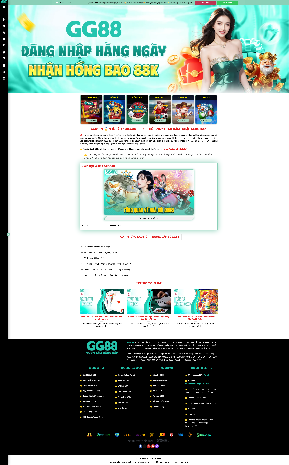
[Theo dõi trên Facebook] (140, 446)
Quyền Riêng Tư (89, 401)
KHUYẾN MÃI (4, 65)
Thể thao (4, 32)
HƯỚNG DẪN (4, 58)
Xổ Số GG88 (123, 408)
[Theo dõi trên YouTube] (153, 446)
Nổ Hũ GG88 (123, 386)
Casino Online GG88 (126, 375)
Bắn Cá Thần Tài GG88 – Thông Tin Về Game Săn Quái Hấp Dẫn (195, 318)
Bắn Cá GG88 (123, 380)
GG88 (4, 6)
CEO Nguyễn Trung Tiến (92, 417)
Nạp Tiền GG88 (159, 385)
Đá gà (4, 45)
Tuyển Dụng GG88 (89, 412)
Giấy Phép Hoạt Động (91, 391)
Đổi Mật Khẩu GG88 (161, 401)
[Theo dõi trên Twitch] (157, 446)
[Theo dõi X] (145, 446)
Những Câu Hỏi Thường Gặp (94, 396)
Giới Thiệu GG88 (89, 375)
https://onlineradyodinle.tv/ (175, 149)
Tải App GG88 (158, 396)
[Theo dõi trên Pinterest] (149, 446)
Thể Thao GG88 (124, 392)
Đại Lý (4, 71)
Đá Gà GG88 (123, 403)
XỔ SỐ (4, 52)
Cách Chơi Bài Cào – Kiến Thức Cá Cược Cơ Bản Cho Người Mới (101, 318)
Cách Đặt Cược (159, 407)
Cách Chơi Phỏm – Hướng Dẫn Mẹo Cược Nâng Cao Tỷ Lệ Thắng (148, 318)
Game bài (4, 39)
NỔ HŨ (4, 26)
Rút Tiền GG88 (158, 391)
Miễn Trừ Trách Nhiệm (91, 407)
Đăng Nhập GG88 (160, 380)
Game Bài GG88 (124, 397)
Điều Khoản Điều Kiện (91, 380)
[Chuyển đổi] (82, 247)
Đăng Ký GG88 (158, 375)
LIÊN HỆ (4, 78)
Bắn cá (4, 19)
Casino (4, 13)
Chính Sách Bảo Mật (90, 385)
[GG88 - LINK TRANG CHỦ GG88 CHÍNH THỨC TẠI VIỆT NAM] (4, 1)
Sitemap (191, 414)
